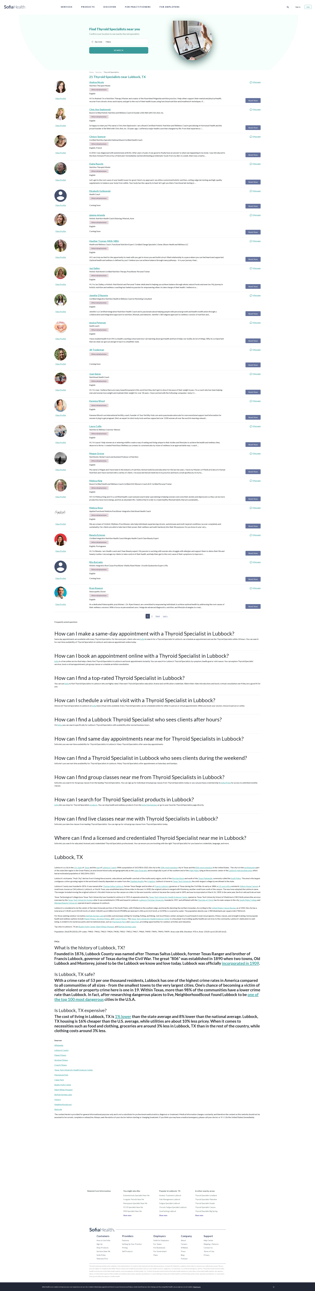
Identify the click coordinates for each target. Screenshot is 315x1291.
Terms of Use (209, 1251)
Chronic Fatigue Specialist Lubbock (173, 1207)
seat (98, 867)
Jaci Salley (94, 268)
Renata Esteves (97, 535)
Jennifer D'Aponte (98, 295)
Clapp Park (134, 922)
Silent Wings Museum (105, 926)
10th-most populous (169, 867)
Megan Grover (96, 453)
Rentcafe (58, 1109)
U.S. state (78, 867)
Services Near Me (103, 1251)
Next (158, 616)
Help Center (208, 1240)
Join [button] (308, 7)
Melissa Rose (96, 508)
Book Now (253, 100)
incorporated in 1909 (240, 963)
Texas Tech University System (80, 900)
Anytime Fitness (103, 919)
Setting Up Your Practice (132, 1244)
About (183, 1240)
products (93, 805)
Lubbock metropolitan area (240, 870)
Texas (86, 867)
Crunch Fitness (120, 919)
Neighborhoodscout (63, 1104)
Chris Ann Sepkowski (100, 109)
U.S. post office (224, 886)
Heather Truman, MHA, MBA (104, 241)
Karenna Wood (97, 401)
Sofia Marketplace (149, 805)
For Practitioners (138, 7)
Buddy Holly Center (87, 926)
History (57, 1099)
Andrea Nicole (96, 82)
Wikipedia (58, 1045)
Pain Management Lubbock (169, 1199)
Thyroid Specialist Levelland (206, 1195)
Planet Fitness (90, 919)
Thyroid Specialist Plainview (206, 1199)
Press (183, 1251)
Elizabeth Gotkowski (99, 191)
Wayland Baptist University (66, 903)
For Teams (157, 1244)
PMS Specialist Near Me (132, 1211)
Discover (109, 7)
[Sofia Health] (14, 6)
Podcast (184, 1259)
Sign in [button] (297, 7)
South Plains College (248, 900)
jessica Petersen (97, 322)
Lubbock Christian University (151, 900)
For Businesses (159, 1248)
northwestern (249, 867)
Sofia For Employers (161, 1240)
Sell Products (127, 1251)
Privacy (206, 1255)
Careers (184, 1244)
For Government (160, 1251)
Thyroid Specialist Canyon (205, 1207)
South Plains (236, 878)
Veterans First (102, 1259)
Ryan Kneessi (96, 588)
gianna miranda (97, 215)
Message (256, 82)
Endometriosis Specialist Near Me (136, 1195)
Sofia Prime (226, 783)
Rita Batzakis (96, 562)
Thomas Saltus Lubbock (113, 886)
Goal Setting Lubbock (167, 1211)
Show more (127, 1215)
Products (88, 7)
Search (118, 50)
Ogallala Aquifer (137, 881)
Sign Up (99, 1244)
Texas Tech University (182, 881)
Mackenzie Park (119, 922)
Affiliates (184, 1248)
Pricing (125, 1248)
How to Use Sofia (103, 1240)
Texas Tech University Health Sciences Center (168, 897)
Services (66, 7)
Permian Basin (178, 878)
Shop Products (103, 1248)
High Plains (194, 870)
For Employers (170, 7)
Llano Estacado (140, 870)
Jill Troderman (96, 349)
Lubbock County (109, 867)
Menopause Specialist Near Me (135, 1203)
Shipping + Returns (211, 1244)
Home (91, 72)
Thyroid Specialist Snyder (205, 1203)
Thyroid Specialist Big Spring (206, 1211)
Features (125, 1240)
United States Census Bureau (224, 908)
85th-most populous (203, 867)
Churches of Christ (205, 900)
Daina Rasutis (96, 164)
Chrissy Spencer (97, 136)
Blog (182, 1255)
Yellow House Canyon (249, 886)
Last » (165, 616)
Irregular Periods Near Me (133, 1199)
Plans (155, 1255)
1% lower (123, 1016)
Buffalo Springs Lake (95, 916)
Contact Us (208, 1248)
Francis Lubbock (162, 886)
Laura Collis (95, 426)
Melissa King (95, 480)
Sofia (142, 639)
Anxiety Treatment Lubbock (170, 1195)
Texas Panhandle (205, 878)
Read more (197, 1287)
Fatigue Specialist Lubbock (169, 1203)
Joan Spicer (95, 374)
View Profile (60, 98)
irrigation (151, 881)
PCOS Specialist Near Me (133, 1207)
